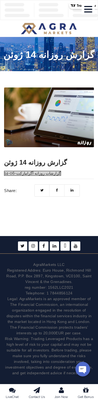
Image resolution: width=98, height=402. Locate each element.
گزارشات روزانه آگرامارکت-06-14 (32, 173)
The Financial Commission (34, 304)
